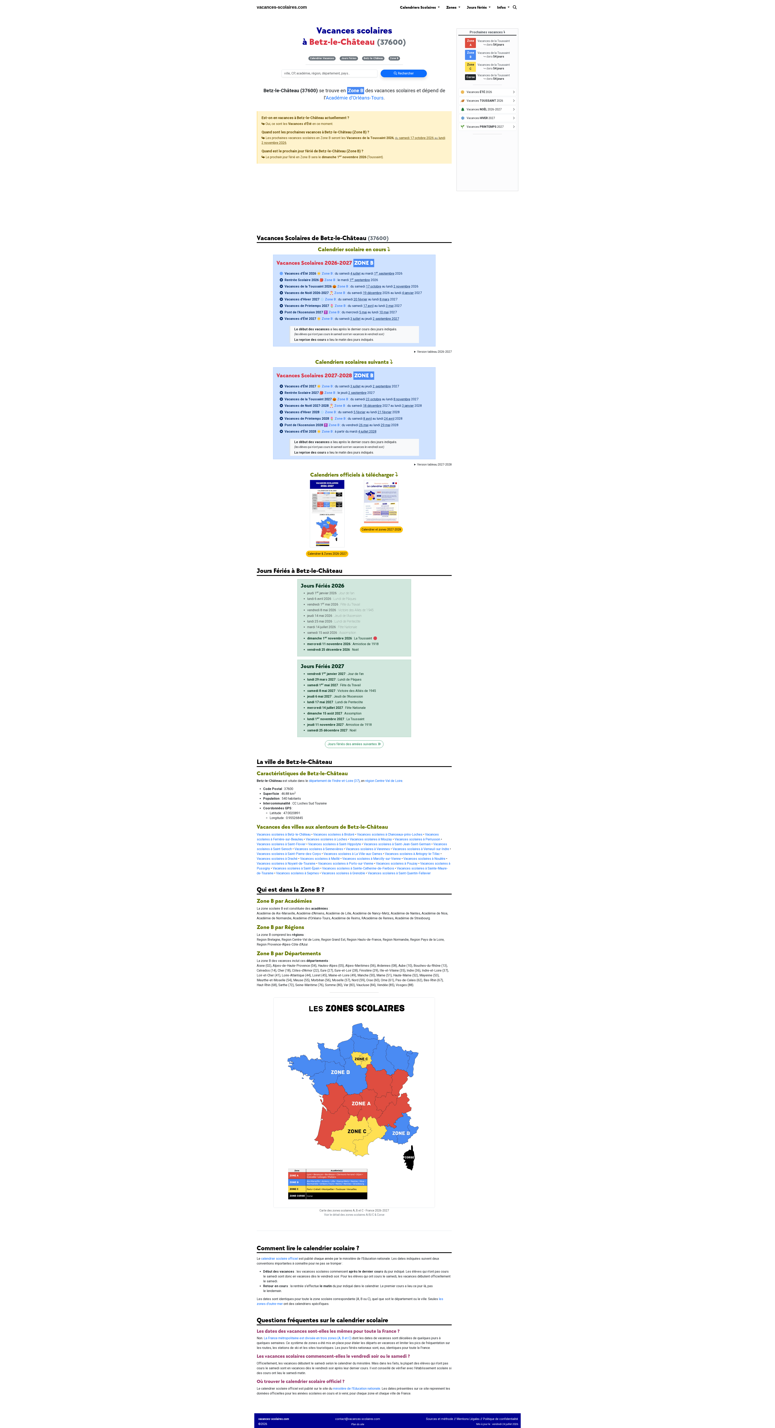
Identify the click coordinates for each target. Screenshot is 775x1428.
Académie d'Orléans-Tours (354, 98)
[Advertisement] (354, 196)
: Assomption (334, 713)
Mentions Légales (468, 1419)
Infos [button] (502, 7)
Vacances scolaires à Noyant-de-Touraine (286, 863)
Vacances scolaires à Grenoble (343, 873)
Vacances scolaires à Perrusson (417, 839)
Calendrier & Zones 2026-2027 (327, 553)
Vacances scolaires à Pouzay (397, 863)
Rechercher (405, 73)
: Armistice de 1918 (343, 644)
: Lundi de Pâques (334, 679)
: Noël (333, 650)
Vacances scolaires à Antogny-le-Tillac (412, 854)
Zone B (394, 58)
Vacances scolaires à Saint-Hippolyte (334, 844)
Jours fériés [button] (477, 7)
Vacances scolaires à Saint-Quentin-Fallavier (399, 873)
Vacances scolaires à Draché (277, 859)
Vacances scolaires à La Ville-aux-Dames (353, 854)
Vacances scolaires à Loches (326, 839)
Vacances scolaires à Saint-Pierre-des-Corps (289, 854)
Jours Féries (348, 58)
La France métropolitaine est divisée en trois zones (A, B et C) (307, 1338)
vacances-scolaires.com (282, 7)
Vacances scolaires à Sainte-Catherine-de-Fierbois (358, 868)
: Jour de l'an (335, 674)
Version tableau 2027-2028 (434, 464)
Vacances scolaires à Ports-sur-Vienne (345, 863)
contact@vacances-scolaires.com (357, 1419)
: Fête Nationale (336, 708)
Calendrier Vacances (322, 58)
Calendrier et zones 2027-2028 (381, 529)
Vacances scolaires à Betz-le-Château (284, 834)
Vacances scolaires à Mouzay (371, 839)
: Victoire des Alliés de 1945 (341, 691)
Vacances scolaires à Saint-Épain (296, 868)
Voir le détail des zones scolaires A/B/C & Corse (354, 1214)
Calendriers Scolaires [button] (418, 7)
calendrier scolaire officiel (279, 1259)
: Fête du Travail (334, 685)
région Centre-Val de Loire (383, 781)
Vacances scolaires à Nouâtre (424, 859)
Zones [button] (451, 7)
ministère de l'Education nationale (356, 1388)
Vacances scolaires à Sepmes (297, 873)
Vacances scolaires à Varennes (368, 849)
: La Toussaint (339, 638)
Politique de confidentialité (500, 1419)
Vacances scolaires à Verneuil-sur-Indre (421, 849)
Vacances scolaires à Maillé (320, 859)
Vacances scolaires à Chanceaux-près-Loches (389, 834)
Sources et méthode (439, 1419)
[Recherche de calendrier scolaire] (514, 8)
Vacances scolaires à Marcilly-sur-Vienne (371, 859)
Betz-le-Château (373, 58)
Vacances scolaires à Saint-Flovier (281, 844)
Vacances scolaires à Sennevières (318, 849)
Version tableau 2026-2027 (434, 351)
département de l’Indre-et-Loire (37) (334, 781)
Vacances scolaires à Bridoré (333, 834)
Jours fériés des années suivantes (353, 744)
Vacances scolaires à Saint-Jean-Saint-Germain (397, 844)
